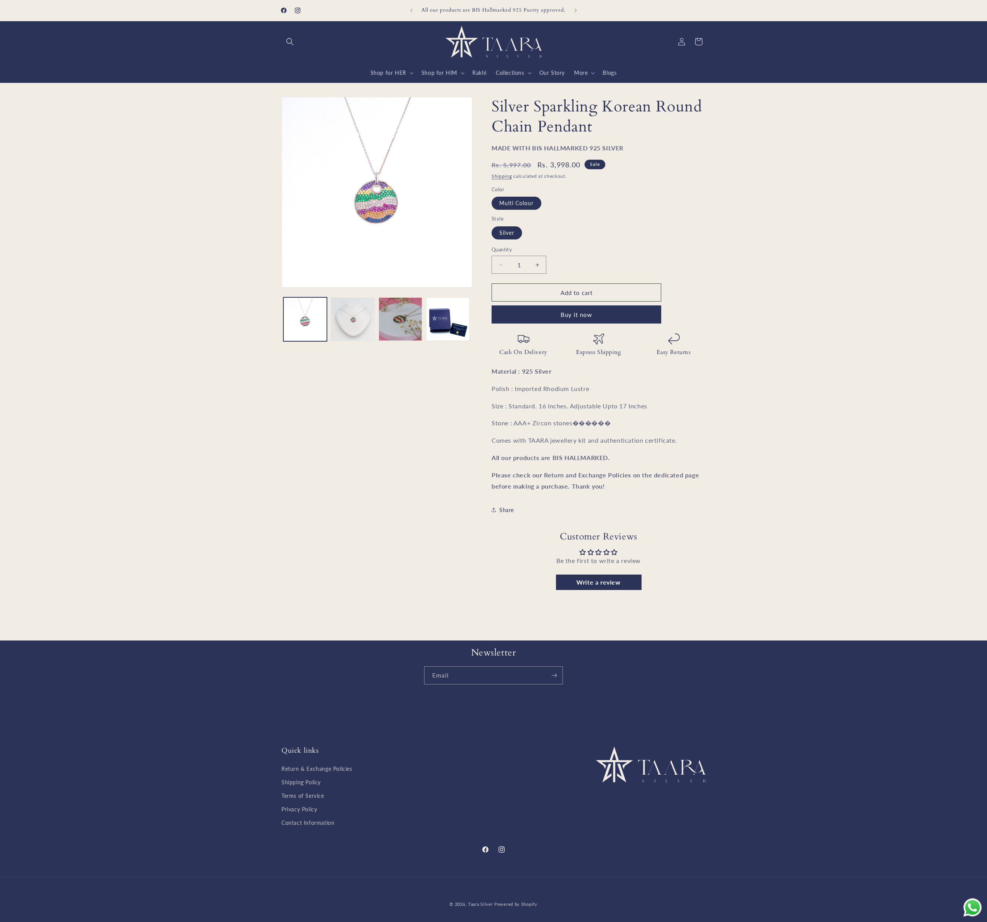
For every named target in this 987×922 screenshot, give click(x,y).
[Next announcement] (575, 10)
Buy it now (576, 314)
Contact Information (307, 822)
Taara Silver (481, 904)
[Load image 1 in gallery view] (305, 319)
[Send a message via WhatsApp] (972, 907)
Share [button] (506, 510)
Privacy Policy (299, 809)
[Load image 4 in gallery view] (448, 319)
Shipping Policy (301, 782)
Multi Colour (516, 203)
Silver (506, 232)
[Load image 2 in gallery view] (352, 319)
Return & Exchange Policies (316, 768)
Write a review (598, 582)
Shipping (502, 176)
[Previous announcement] (411, 10)
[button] (289, 41)
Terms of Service (302, 795)
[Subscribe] (554, 675)
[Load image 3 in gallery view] (400, 319)
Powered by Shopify (515, 904)
